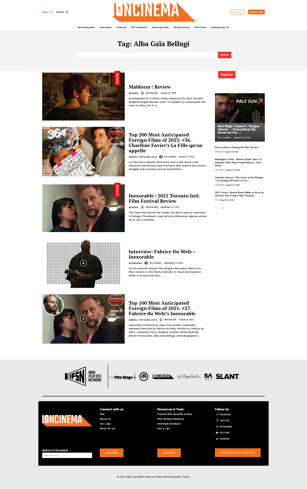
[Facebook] (217, 414)
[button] (62, 12)
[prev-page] (217, 208)
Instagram (225, 426)
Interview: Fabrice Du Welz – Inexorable (162, 254)
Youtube (224, 432)
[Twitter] (217, 420)
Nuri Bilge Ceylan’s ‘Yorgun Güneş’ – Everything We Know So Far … (238, 129)
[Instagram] (217, 427)
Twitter (224, 420)
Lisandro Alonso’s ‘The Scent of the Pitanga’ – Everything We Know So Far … (239, 179)
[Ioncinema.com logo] (67, 420)
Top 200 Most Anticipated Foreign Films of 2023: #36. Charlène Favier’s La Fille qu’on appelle (165, 143)
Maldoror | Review (150, 87)
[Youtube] (217, 433)
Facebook (225, 414)
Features (219, 170)
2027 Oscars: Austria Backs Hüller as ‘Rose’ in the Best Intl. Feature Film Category (239, 194)
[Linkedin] (217, 439)
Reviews (133, 93)
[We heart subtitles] (154, 11)
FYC (216, 200)
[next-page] (222, 208)
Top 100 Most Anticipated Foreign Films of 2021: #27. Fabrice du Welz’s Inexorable (162, 308)
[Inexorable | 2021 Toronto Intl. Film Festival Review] (83, 207)
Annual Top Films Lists (143, 157)
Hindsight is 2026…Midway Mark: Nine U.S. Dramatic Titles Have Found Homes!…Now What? (238, 162)
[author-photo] (143, 93)
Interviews (135, 263)
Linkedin (224, 438)
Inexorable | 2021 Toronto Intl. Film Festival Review (164, 198)
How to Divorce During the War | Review (237, 147)
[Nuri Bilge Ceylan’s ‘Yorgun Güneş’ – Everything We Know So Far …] (240, 108)
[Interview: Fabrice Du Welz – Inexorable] (83, 263)
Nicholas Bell (152, 93)
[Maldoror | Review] (83, 95)
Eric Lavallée (170, 156)
